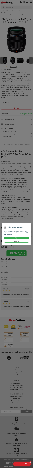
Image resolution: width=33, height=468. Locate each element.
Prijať (16, 238)
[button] (30, 462)
